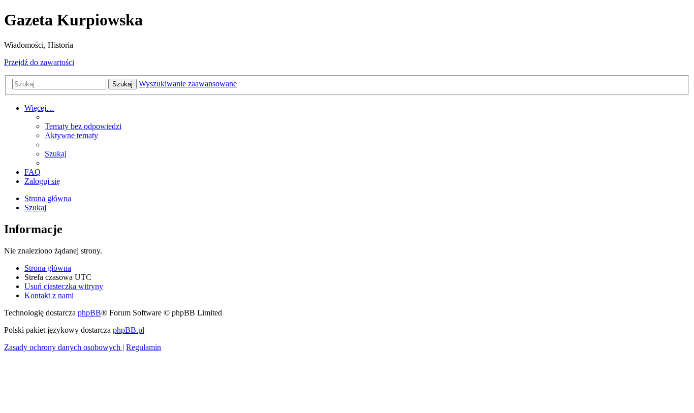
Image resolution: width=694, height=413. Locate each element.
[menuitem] (83, 126)
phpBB (89, 312)
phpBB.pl (128, 330)
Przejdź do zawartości (39, 62)
